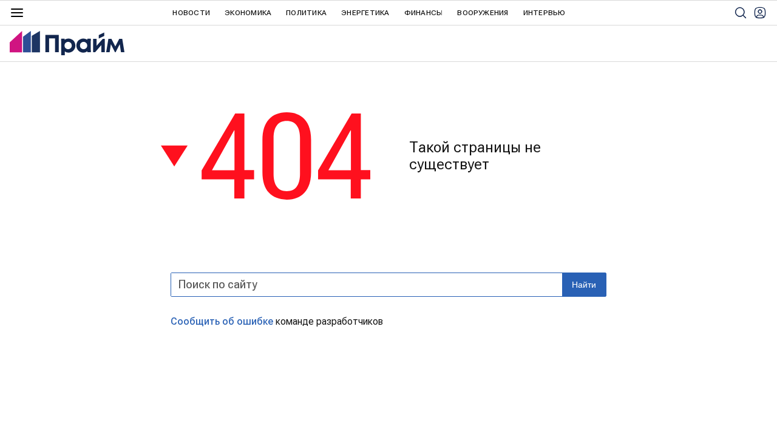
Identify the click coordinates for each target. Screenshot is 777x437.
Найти (584, 285)
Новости (191, 12)
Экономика (248, 12)
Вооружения (482, 12)
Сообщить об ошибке (222, 321)
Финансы (423, 12)
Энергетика (365, 12)
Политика (306, 12)
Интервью (544, 12)
